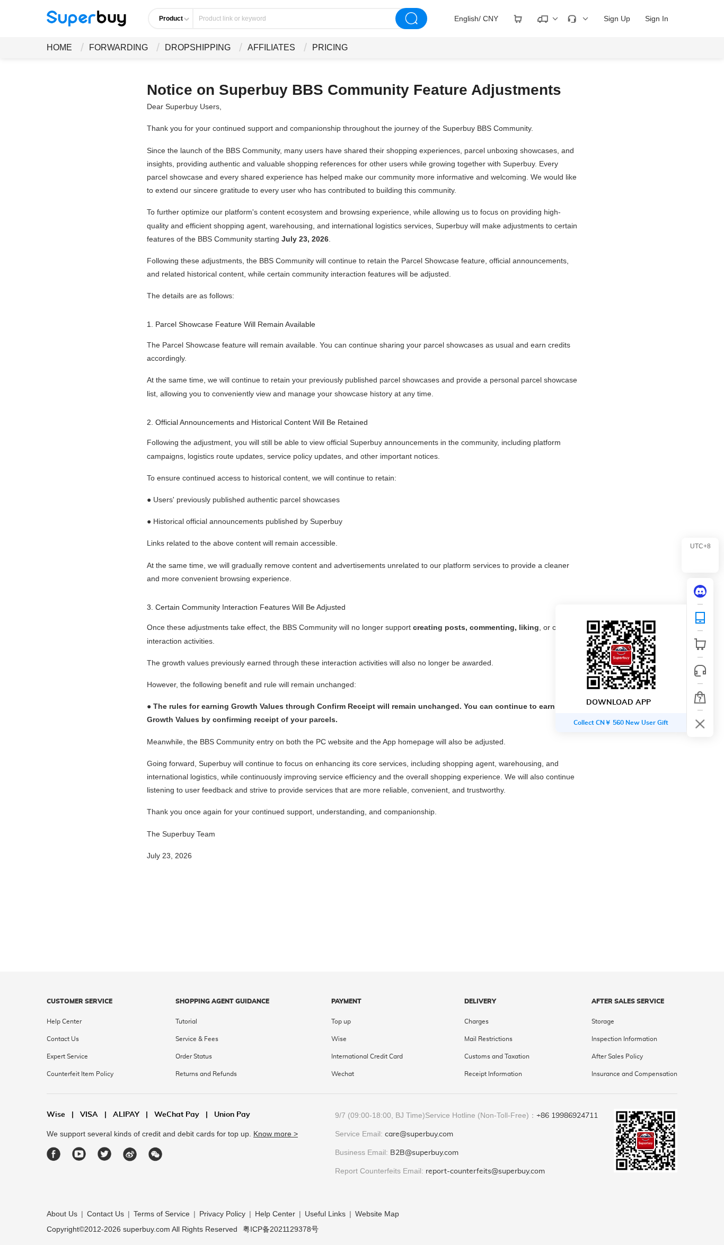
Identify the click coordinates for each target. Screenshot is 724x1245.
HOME (59, 47)
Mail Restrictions (488, 1039)
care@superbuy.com (419, 1134)
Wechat (342, 1074)
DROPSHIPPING (198, 47)
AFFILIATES (271, 47)
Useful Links (325, 1214)
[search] (411, 18)
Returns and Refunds (206, 1074)
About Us (62, 1214)
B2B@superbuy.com (424, 1153)
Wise (339, 1039)
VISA (85, 1114)
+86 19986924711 (567, 1115)
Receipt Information (493, 1074)
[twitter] (105, 1154)
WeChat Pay (172, 1114)
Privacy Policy (222, 1214)
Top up (341, 1021)
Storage (602, 1021)
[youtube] (79, 1154)
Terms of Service (162, 1214)
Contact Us (63, 1039)
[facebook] (54, 1154)
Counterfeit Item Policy (80, 1074)
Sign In (656, 18)
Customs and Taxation (496, 1056)
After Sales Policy (617, 1056)
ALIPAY (121, 1114)
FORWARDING (118, 47)
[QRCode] (700, 617)
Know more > (275, 1134)
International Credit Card (367, 1056)
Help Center (64, 1021)
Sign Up (617, 18)
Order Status (193, 1056)
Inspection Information (624, 1039)
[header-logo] (86, 18)
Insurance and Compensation (634, 1074)
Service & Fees (196, 1039)
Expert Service (67, 1056)
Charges (476, 1021)
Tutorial (186, 1021)
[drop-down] (517, 18)
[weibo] (130, 1154)
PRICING (330, 47)
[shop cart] (700, 644)
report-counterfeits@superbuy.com (485, 1171)
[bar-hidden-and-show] (700, 723)
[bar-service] (700, 670)
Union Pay (228, 1114)
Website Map (377, 1214)
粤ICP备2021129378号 (281, 1229)
